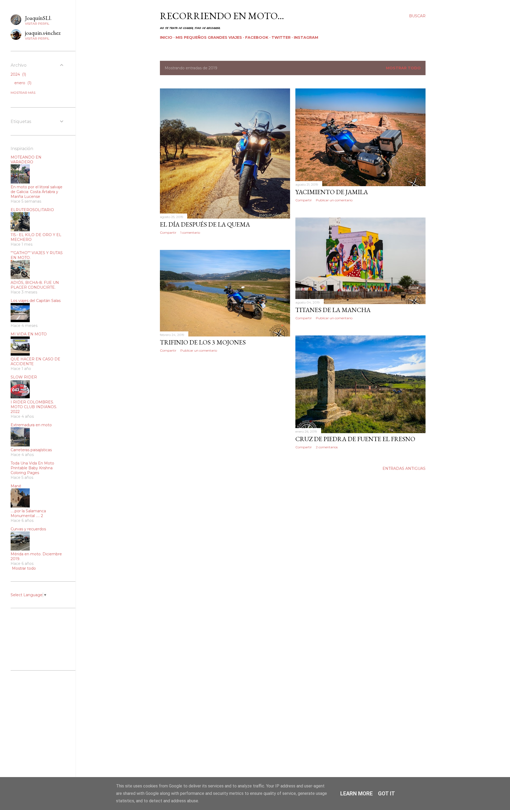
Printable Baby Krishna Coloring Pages (32, 470)
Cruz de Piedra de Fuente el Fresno (355, 439)
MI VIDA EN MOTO (29, 334)
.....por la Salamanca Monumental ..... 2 (28, 513)
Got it (386, 793)
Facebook (256, 37)
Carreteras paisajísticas (31, 449)
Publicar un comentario (334, 200)
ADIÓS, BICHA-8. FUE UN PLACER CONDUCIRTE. (35, 285)
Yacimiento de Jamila (331, 192)
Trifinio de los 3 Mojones (203, 342)
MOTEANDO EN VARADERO (26, 159)
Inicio (166, 37)
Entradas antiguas (404, 468)
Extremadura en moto (31, 425)
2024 (18, 74)
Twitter (281, 37)
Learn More (356, 793)
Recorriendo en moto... (222, 16)
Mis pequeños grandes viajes (209, 37)
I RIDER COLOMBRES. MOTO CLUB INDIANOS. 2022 (34, 407)
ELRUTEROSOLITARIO (32, 209)
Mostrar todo (403, 68)
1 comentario (190, 233)
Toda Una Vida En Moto (32, 463)
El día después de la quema (205, 224)
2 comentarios (327, 447)
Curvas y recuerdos (28, 529)
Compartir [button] (168, 233)
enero (22, 82)
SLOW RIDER (24, 377)
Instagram (306, 37)
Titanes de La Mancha (333, 310)
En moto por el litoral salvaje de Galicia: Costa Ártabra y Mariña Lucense (36, 192)
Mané (16, 486)
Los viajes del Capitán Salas (36, 300)
